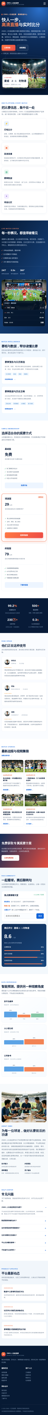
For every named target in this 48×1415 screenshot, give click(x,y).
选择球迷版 (24, 535)
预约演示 (4, 1390)
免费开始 (24, 485)
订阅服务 (28, 1372)
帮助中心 (28, 1378)
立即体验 (8, 48)
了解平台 (4, 1398)
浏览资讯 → (6, 824)
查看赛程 (22, 48)
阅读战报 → (6, 790)
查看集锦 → (29, 790)
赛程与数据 (5, 1375)
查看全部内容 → (7, 755)
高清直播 (4, 1372)
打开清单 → (29, 824)
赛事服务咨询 (6, 1396)
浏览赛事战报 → (10, 379)
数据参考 (4, 1380)
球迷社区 (28, 1375)
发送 (40, 916)
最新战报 (4, 1378)
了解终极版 (24, 585)
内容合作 (4, 1393)
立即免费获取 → (10, 858)
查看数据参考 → (10, 409)
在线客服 (28, 1380)
